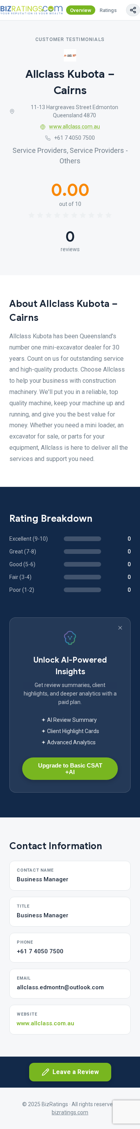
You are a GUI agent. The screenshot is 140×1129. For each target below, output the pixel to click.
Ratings (108, 10)
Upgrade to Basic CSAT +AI (70, 768)
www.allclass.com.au (74, 126)
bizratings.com (70, 1112)
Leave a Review (75, 1072)
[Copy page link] (133, 10)
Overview (80, 10)
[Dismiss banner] (120, 627)
